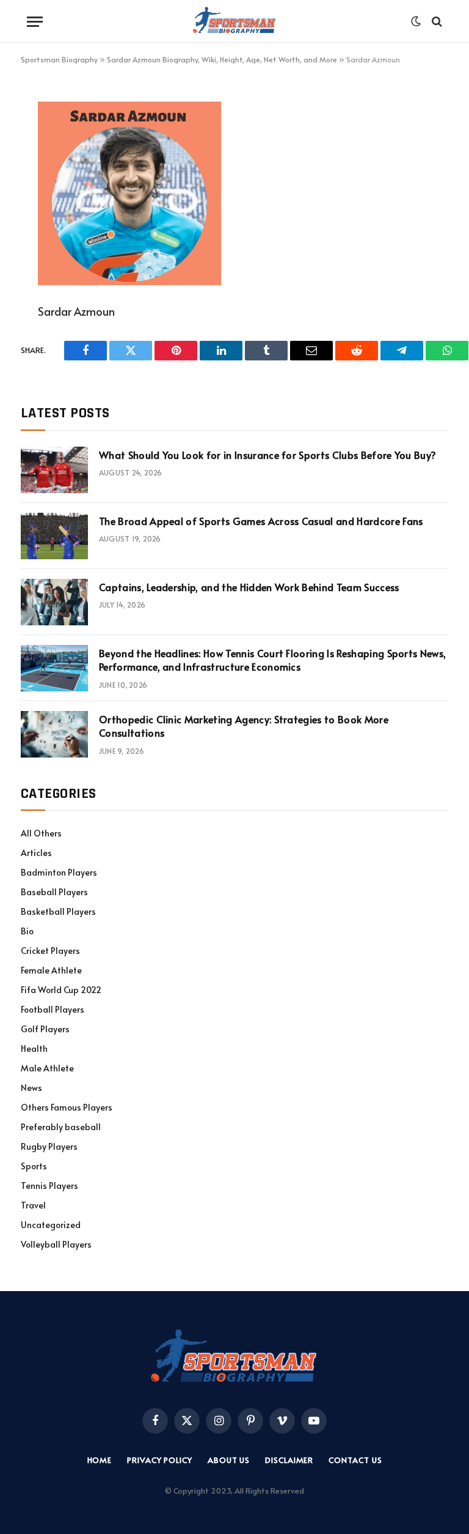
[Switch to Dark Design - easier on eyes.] (416, 21)
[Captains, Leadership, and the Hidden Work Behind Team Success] (54, 602)
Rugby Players (49, 1146)
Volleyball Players (56, 1244)
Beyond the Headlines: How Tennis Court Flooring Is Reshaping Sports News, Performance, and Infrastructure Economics (272, 660)
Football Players (52, 1009)
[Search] (435, 21)
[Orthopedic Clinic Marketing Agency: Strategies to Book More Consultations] (54, 734)
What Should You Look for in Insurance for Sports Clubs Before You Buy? (267, 454)
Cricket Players (50, 950)
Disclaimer (289, 1459)
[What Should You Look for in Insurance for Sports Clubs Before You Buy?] (54, 470)
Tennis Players (49, 1185)
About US (229, 1459)
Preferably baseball (61, 1127)
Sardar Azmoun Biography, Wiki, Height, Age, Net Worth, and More (222, 59)
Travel (33, 1205)
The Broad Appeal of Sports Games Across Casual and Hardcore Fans (261, 520)
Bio (27, 931)
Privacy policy (159, 1459)
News (31, 1087)
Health (34, 1048)
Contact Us (355, 1459)
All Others (41, 833)
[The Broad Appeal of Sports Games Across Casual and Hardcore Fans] (54, 536)
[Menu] (35, 21)
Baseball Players (54, 892)
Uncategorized (51, 1225)
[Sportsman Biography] (234, 21)
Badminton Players (59, 872)
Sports (34, 1166)
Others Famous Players (66, 1107)
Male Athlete (47, 1068)
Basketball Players (58, 911)
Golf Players (45, 1029)
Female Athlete (51, 970)
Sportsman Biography (59, 59)
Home (99, 1459)
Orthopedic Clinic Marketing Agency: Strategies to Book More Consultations (243, 726)
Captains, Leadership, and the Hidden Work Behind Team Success (249, 587)
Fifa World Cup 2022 (61, 990)
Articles (36, 852)
